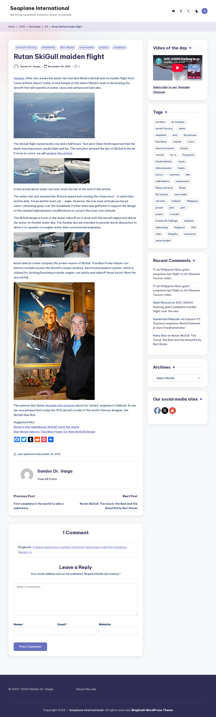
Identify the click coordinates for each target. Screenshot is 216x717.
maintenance (183, 181)
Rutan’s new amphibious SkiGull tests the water (46, 427)
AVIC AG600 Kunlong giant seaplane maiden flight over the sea (174, 307)
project (103, 47)
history (159, 174)
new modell (86, 47)
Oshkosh (176, 201)
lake (188, 174)
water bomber (163, 240)
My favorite (162, 194)
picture (159, 207)
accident (160, 122)
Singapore (179, 227)
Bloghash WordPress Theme (152, 710)
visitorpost (190, 234)
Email (63, 624)
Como (191, 141)
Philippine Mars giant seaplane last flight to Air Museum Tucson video (176, 274)
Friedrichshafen (164, 161)
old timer (160, 201)
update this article (59, 153)
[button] (47, 479)
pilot (171, 207)
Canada (177, 141)
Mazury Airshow (164, 187)
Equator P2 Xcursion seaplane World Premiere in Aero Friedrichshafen (176, 323)
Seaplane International (39, 8)
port (183, 207)
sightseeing (162, 227)
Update (19, 78)
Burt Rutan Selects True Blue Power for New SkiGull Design (54, 431)
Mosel (182, 187)
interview (174, 174)
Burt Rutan (67, 47)
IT (154, 269)
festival (160, 154)
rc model (174, 214)
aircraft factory (26, 47)
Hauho (181, 168)
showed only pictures (60, 405)
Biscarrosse (190, 135)
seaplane (119, 47)
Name (19, 624)
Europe (184, 148)
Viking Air (173, 234)
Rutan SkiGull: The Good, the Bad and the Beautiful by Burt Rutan (177, 340)
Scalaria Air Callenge (167, 220)
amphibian (48, 47)
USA (193, 227)
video (158, 234)
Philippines (192, 201)
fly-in (173, 154)
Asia (175, 135)
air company (178, 122)
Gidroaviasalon (164, 168)
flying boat (188, 154)
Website (105, 624)
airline (182, 128)
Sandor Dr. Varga (54, 471)
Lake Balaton (162, 181)
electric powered (165, 148)
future (181, 161)
